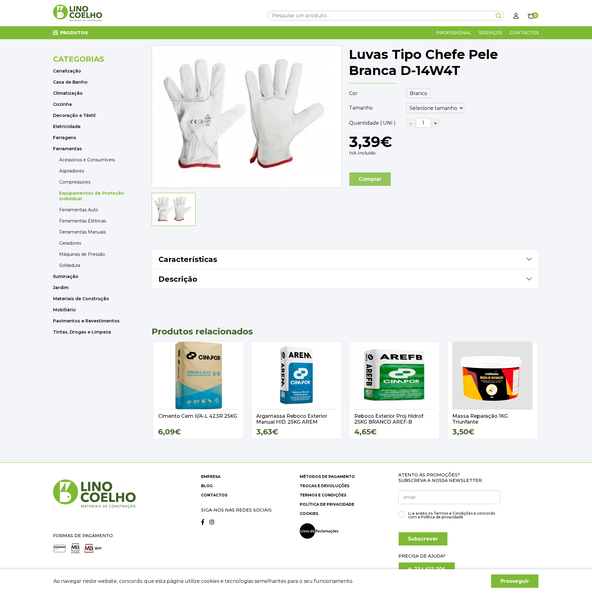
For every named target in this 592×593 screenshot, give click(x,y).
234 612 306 (429, 569)
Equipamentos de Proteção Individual (91, 195)
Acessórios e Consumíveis (87, 160)
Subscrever (423, 539)
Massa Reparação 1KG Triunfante (480, 419)
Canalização (67, 71)
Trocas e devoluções (324, 485)
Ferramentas (67, 148)
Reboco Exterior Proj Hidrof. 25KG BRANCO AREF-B (389, 419)
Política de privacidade (327, 504)
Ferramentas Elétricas (82, 221)
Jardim (60, 287)
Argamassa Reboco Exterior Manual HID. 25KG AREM (291, 419)
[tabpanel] (198, 390)
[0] (531, 15)
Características (187, 259)
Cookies (309, 513)
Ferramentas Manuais (82, 232)
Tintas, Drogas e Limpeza (82, 332)
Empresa (210, 476)
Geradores (70, 243)
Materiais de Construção (81, 298)
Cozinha (62, 104)
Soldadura (69, 265)
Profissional (453, 32)
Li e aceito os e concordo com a (451, 515)
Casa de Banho (70, 82)
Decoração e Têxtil (74, 115)
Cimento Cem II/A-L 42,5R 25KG (197, 416)
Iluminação (65, 276)
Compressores (74, 182)
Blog (207, 485)
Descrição (177, 279)
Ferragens (64, 137)
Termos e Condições (323, 495)
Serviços (490, 32)
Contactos (524, 32)
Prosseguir (514, 581)
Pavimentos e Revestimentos (86, 321)
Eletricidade (66, 126)
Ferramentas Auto (78, 210)
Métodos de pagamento (327, 476)
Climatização (68, 93)
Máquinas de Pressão (82, 254)
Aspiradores (71, 171)
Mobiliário (64, 310)
